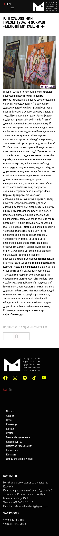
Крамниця (11, 424)
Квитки (10, 428)
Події (9, 420)
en (9, 4)
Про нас (10, 411)
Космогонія (12, 450)
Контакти (11, 454)
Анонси (10, 415)
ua (3, 4)
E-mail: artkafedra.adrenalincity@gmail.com (25, 506)
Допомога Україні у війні (19, 458)
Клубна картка (14, 441)
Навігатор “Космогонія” (19, 446)
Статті (9, 433)
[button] (12, 9)
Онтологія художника (18, 437)
